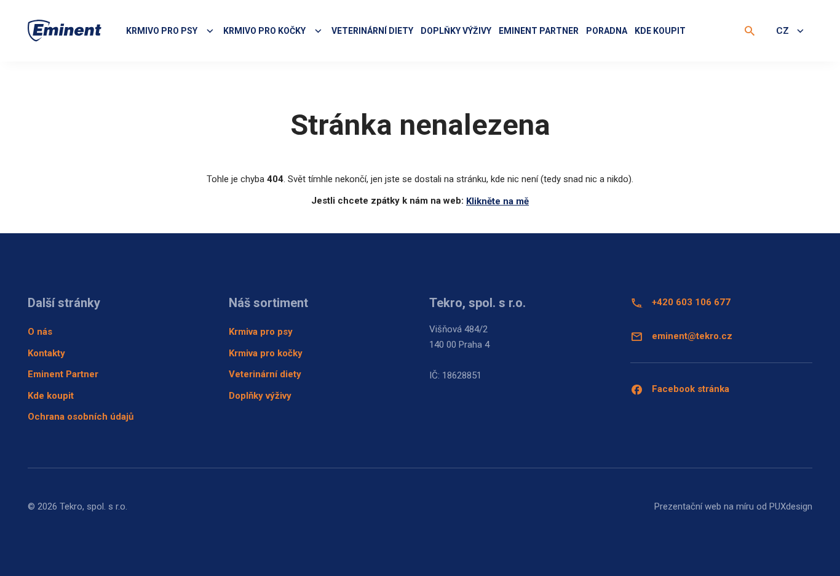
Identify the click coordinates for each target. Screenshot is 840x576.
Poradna (606, 31)
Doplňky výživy (456, 31)
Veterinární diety (372, 31)
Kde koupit (660, 31)
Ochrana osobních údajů (80, 416)
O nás (40, 331)
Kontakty (46, 353)
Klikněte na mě (497, 201)
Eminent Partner (63, 374)
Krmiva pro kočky (266, 353)
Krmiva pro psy (261, 331)
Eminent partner (539, 31)
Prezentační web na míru (704, 506)
